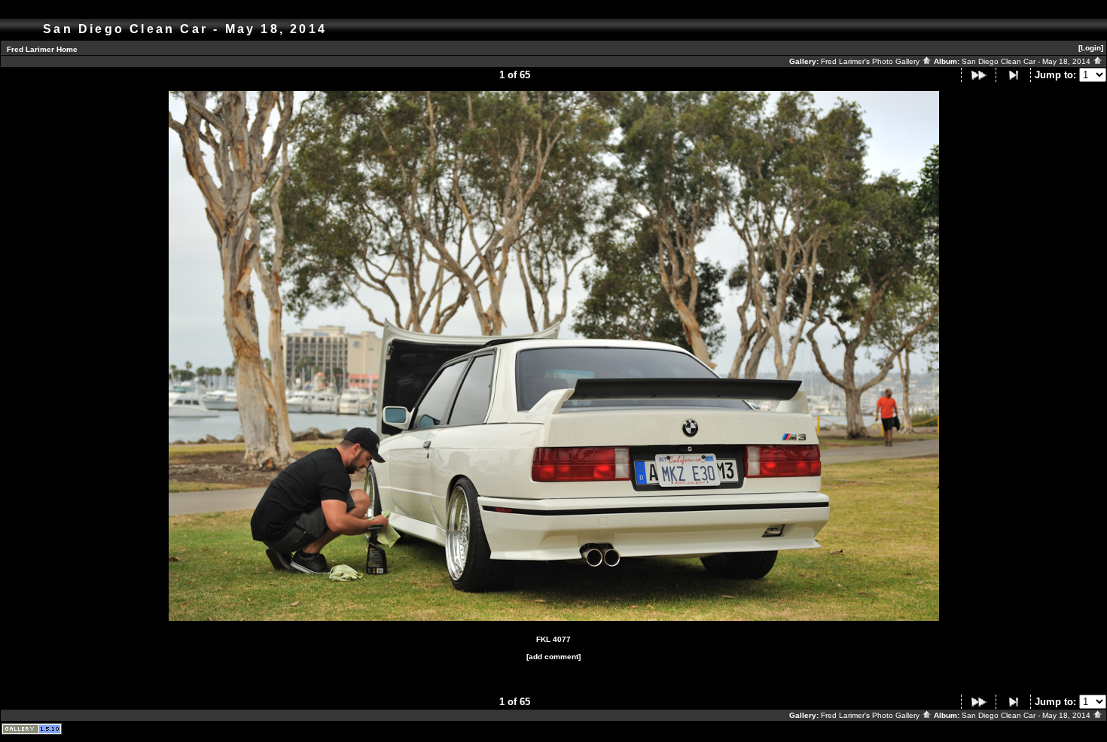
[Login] (1090, 48)
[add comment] (553, 656)
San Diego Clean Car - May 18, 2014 (1027, 61)
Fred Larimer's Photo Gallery (871, 61)
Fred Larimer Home (42, 49)
